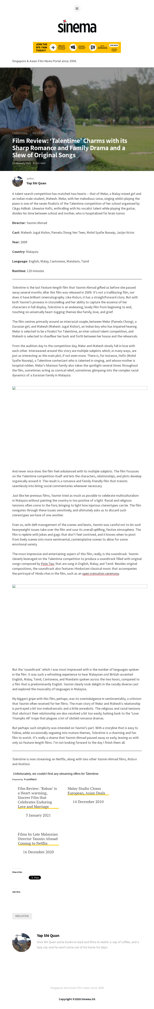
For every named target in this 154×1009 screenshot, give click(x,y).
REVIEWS (38, 133)
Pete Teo (47, 563)
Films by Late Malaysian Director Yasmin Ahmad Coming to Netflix (38, 839)
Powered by (18, 779)
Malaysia (22, 916)
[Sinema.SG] (77, 34)
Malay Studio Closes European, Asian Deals (86, 790)
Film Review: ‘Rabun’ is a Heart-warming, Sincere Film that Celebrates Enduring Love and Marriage (37, 797)
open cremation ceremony (100, 573)
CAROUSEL (20, 133)
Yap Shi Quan (36, 183)
